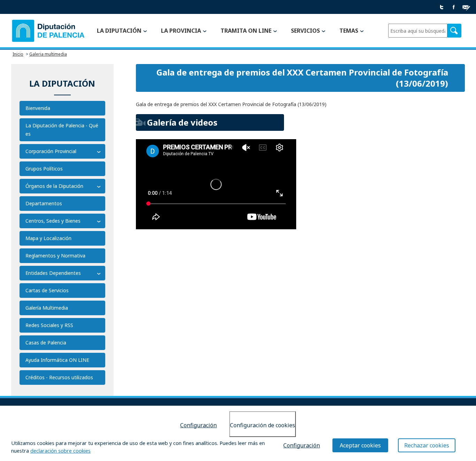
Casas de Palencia (45, 342)
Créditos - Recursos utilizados (59, 377)
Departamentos (43, 203)
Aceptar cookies (360, 445)
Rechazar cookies (426, 445)
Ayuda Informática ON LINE (57, 360)
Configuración (198, 425)
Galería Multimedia (46, 307)
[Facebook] (453, 7)
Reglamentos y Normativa (55, 255)
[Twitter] (441, 7)
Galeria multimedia (48, 54)
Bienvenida (37, 108)
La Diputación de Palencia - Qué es (61, 129)
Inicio (18, 54)
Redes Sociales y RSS (49, 325)
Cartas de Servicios (47, 290)
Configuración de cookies (262, 425)
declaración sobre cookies (60, 451)
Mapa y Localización (48, 238)
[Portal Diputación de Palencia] (48, 30)
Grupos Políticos (44, 168)
